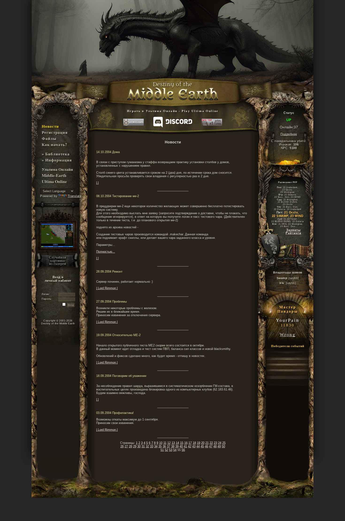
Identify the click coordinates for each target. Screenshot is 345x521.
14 (177, 443)
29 (134, 446)
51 (162, 450)
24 (219, 443)
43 (194, 446)
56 (183, 450)
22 (211, 443)
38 (172, 446)
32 (147, 446)
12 (169, 443)
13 (173, 443)
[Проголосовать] (212, 123)
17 (190, 443)
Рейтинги (293, 233)
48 (215, 446)
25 (224, 443)
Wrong (288, 334)
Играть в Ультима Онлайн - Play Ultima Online (172, 111)
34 (155, 446)
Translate (75, 196)
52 (166, 450)
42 (189, 446)
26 (122, 446)
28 (130, 446)
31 (143, 446)
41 (185, 446)
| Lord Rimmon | (107, 288)
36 (164, 446)
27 (126, 446)
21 (207, 443)
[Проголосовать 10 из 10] (133, 123)
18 (194, 443)
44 (198, 446)
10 (160, 443)
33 (151, 446)
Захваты (293, 230)
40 (181, 446)
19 (198, 443)
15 (181, 443)
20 (202, 443)
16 (186, 443)
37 (168, 446)
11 (164, 443)
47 (210, 446)
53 (170, 450)
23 (215, 443)
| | (97, 182)
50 (223, 446)
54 (174, 450)
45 (202, 446)
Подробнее (288, 134)
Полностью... (105, 251)
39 (177, 446)
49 (219, 446)
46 (206, 446)
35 (160, 446)
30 (139, 446)
